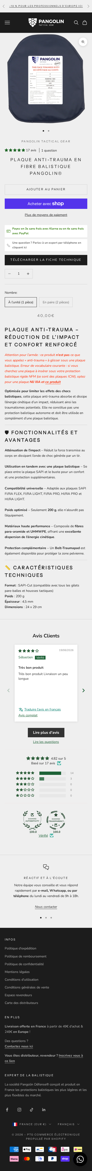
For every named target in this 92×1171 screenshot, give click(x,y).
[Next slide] (83, 690)
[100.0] (32, 820)
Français (66, 1124)
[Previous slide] (8, 690)
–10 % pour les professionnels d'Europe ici (46, 6)
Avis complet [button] (28, 715)
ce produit (53, 382)
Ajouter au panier (46, 189)
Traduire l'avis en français (42, 709)
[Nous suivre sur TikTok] (31, 1109)
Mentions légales (17, 972)
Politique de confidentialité (24, 964)
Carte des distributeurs (21, 1003)
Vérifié (43, 835)
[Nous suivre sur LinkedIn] (44, 1109)
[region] (46, 886)
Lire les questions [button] (46, 742)
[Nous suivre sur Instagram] (19, 1109)
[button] (15, 150)
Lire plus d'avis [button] (46, 732)
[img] (28, 651)
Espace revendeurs (18, 995)
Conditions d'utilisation (21, 979)
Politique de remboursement (25, 956)
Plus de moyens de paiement (46, 215)
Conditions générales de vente (27, 987)
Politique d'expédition (20, 948)
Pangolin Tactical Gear (46, 141)
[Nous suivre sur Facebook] (7, 1109)
